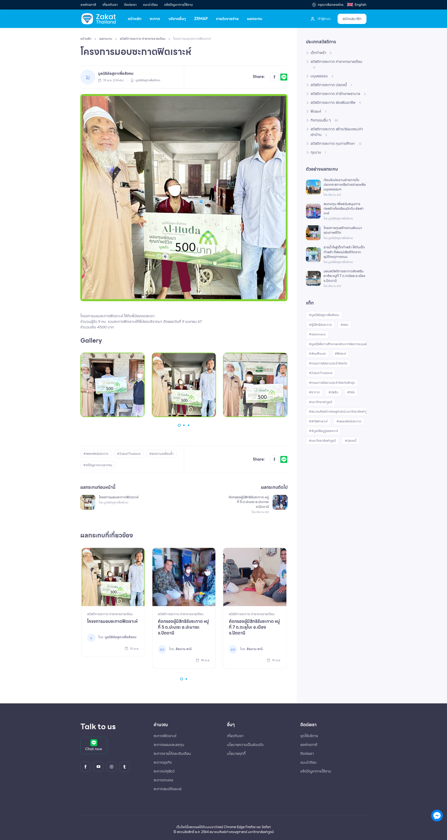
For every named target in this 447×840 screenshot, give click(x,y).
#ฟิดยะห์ (340, 353)
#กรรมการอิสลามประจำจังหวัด (328, 363)
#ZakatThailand (128, 453)
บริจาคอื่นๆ (177, 19)
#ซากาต (314, 392)
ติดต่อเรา (130, 4)
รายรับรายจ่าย (227, 19)
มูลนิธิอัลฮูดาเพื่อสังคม (115, 73)
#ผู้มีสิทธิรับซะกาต (320, 324)
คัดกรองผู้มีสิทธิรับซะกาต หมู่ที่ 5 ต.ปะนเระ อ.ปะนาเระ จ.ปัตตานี (183, 627)
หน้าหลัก (134, 19)
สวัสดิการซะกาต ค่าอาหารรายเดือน (143, 38)
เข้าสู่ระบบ (324, 18)
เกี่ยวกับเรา (110, 4)
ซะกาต (155, 19)
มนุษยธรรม (322, 76)
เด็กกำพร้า (321, 53)
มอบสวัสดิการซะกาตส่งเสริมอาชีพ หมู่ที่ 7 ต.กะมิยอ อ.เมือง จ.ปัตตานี (344, 275)
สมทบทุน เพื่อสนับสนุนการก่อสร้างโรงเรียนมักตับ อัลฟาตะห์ (344, 208)
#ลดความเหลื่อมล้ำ (161, 453)
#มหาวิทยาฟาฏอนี (320, 402)
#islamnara (317, 334)
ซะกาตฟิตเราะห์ (165, 736)
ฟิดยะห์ (318, 111)
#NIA (351, 392)
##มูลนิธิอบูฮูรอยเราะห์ (323, 430)
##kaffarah (317, 353)
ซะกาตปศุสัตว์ (164, 771)
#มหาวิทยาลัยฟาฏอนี (322, 440)
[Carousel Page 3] (188, 425)
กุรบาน (318, 152)
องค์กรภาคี (88, 4)
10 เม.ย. (134, 649)
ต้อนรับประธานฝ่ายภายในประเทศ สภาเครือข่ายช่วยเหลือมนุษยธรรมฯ (345, 184)
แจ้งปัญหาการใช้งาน (178, 4)
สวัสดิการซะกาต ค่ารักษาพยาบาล (338, 94)
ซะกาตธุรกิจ (163, 762)
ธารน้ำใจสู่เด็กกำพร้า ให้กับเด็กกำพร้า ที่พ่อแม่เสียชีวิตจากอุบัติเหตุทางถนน (344, 252)
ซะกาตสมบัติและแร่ (168, 789)
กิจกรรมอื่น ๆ (324, 120)
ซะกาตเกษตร (163, 780)
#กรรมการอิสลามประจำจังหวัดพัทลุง (332, 382)
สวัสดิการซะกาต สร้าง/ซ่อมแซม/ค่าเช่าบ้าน (337, 132)
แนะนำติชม (150, 4)
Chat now (93, 749)
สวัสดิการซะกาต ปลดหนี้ (331, 85)
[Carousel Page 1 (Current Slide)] (179, 425)
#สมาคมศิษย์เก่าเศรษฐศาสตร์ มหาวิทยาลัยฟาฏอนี (340, 411)
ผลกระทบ (254, 19)
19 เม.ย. (276, 660)
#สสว (344, 324)
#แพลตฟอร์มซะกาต (95, 453)
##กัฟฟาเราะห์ (318, 421)
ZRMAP (201, 19)
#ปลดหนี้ (350, 440)
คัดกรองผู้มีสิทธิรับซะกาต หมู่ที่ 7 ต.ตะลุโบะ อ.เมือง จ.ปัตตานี (254, 627)
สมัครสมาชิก (352, 19)
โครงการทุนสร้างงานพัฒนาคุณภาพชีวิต (343, 230)
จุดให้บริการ (309, 736)
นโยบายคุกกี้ (236, 753)
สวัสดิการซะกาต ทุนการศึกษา (336, 143)
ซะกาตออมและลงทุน (169, 745)
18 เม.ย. (205, 660)
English (360, 4)
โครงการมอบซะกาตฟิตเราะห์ (112, 621)
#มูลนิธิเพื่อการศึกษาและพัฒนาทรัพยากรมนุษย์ (338, 344)
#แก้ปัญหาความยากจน (97, 465)
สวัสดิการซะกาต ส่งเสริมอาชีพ (336, 102)
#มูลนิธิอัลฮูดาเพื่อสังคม (324, 315)
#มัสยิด (333, 392)
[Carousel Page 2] (184, 425)
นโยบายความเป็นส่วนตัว (245, 745)
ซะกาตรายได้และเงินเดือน (172, 753)
